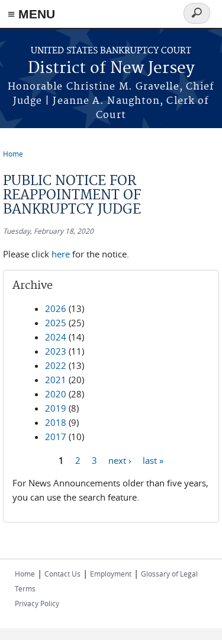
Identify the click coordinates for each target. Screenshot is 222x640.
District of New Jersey (111, 68)
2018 (55, 422)
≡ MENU (31, 14)
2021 (55, 380)
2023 (55, 351)
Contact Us (62, 573)
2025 (55, 323)
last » (153, 460)
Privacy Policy (37, 603)
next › (119, 460)
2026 (55, 308)
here (61, 254)
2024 (55, 337)
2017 (55, 436)
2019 (55, 408)
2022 (55, 365)
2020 (55, 394)
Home (13, 153)
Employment (110, 573)
